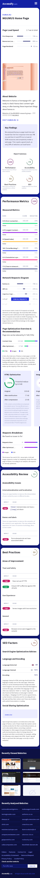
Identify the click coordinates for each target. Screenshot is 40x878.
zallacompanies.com (9, 845)
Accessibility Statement (10, 855)
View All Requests (20, 299)
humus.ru (6, 15)
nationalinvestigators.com (11, 809)
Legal (30, 852)
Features (12, 852)
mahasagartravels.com (30, 809)
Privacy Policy (7, 859)
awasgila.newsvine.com (30, 819)
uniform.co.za (27, 814)
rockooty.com (27, 840)
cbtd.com (5, 824)
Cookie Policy (19, 859)
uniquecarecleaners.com (10, 834)
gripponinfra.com (8, 840)
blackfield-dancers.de (30, 845)
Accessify (9, 3)
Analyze (32, 866)
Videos (4, 852)
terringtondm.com (8, 814)
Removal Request (27, 855)
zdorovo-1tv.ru (27, 834)
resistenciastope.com (9, 829)
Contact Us (22, 852)
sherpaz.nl (5, 819)
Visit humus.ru (9, 120)
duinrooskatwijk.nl (29, 829)
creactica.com (27, 824)
